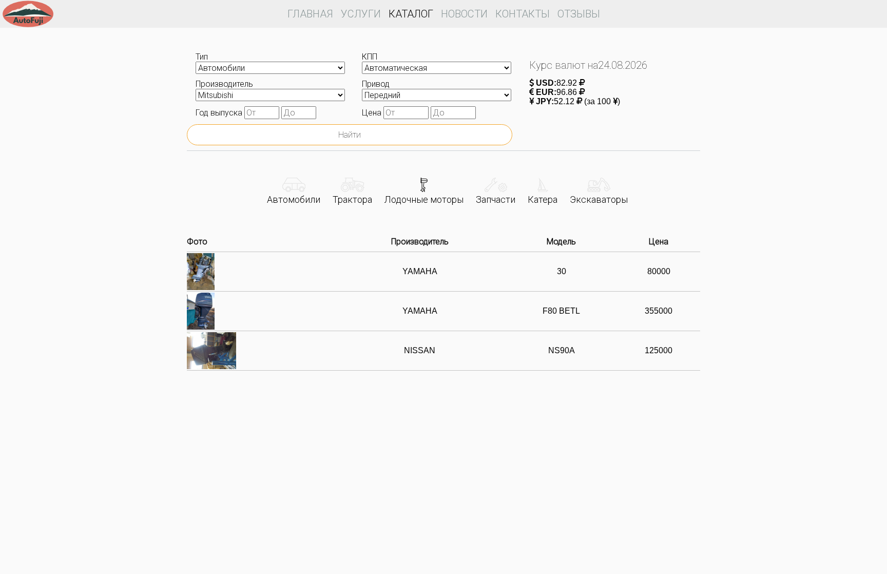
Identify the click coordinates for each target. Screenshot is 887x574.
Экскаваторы (599, 199)
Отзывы (578, 14)
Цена (372, 113)
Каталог (411, 14)
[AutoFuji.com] (28, 15)
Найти (349, 135)
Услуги (361, 14)
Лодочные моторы (424, 199)
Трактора (352, 199)
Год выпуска (220, 113)
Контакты (522, 14)
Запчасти (495, 199)
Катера (542, 199)
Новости (464, 14)
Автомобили (293, 199)
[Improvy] (753, 534)
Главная (310, 14)
